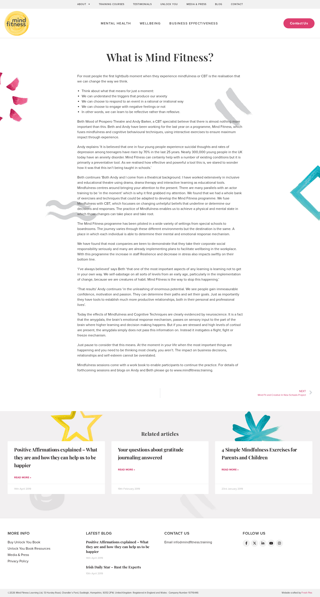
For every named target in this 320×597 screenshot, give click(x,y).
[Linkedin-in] (262, 543)
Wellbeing (150, 23)
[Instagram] (279, 543)
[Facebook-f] (246, 543)
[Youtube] (271, 543)
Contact (237, 4)
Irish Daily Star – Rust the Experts (113, 567)
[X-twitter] (254, 543)
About (81, 4)
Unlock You (169, 4)
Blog (218, 4)
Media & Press (196, 4)
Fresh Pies (306, 592)
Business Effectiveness (193, 23)
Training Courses (111, 4)
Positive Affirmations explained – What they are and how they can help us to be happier (55, 457)
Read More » (22, 477)
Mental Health (116, 23)
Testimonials (142, 4)
